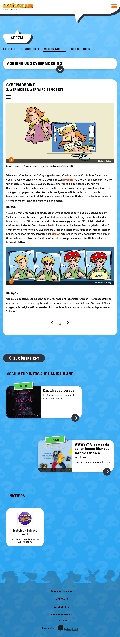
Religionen (81, 49)
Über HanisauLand (61, 591)
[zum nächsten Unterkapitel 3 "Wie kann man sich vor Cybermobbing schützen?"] (67, 323)
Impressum (61, 599)
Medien (56, 233)
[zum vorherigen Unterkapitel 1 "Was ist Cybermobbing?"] (53, 323)
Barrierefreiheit (61, 614)
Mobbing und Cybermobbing (34, 63)
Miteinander (54, 49)
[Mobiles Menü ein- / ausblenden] (114, 6)
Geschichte (29, 49)
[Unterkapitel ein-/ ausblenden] (8, 97)
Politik (9, 49)
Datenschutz (61, 607)
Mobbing (68, 179)
